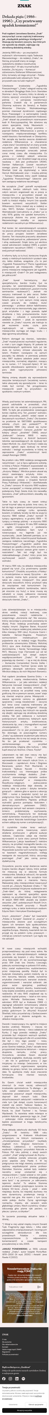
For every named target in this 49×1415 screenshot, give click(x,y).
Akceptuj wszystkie (24, 1410)
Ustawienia (13, 1404)
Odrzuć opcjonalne (36, 1404)
